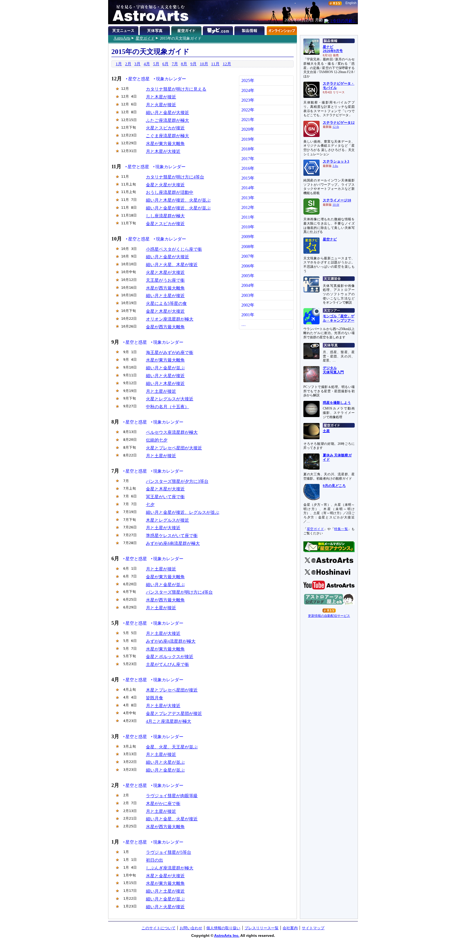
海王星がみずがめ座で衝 (169, 352)
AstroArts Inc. (226, 935)
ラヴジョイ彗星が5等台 (168, 852)
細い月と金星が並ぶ (165, 368)
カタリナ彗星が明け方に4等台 (175, 177)
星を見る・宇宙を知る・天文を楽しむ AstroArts (148, 12)
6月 (165, 63)
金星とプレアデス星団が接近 (174, 713)
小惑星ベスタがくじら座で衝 (174, 249)
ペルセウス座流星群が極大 (172, 432)
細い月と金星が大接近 (167, 112)
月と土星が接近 (161, 391)
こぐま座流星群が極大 (167, 135)
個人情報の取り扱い (223, 928)
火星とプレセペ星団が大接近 (174, 448)
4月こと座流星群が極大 (168, 721)
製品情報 (250, 29)
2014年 (247, 187)
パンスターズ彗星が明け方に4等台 (179, 592)
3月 (137, 63)
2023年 (247, 100)
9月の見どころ (334, 486)
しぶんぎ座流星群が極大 (169, 868)
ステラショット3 (336, 161)
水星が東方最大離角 (165, 143)
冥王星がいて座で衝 (165, 496)
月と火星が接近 (161, 104)
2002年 (247, 305)
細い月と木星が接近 (165, 383)
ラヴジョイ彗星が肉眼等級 (172, 795)
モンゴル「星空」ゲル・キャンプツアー (338, 318)
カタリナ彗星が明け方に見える (176, 89)
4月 (147, 63)
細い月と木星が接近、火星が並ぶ (178, 200)
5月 (156, 63)
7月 (175, 63)
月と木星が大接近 (163, 151)
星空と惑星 (139, 79)
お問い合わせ (191, 928)
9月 (193, 63)
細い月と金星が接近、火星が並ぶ (178, 208)
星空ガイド (145, 38)
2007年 (247, 256)
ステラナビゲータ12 (339, 123)
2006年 (247, 266)
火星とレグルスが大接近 (169, 399)
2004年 (247, 285)
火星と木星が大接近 (165, 272)
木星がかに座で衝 (163, 803)
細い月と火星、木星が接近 (172, 264)
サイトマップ (313, 928)
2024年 (247, 90)
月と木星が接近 (161, 97)
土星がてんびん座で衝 (167, 664)
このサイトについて (159, 928)
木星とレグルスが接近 (167, 520)
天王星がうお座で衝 (165, 280)
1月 (119, 63)
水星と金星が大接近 (165, 875)
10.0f (336, 204)
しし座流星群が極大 (165, 216)
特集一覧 (341, 529)
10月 (204, 63)
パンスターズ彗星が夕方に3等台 (177, 481)
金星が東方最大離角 (165, 577)
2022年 (247, 110)
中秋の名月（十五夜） (167, 406)
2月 (128, 63)
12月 (227, 63)
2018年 (247, 149)
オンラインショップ (281, 29)
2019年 (247, 139)
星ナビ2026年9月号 (333, 49)
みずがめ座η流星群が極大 (171, 641)
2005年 (247, 275)
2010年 (247, 227)
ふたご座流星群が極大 (167, 120)
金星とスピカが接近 (165, 223)
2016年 (247, 168)
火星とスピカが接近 (165, 128)
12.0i (336, 126)
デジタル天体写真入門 (333, 370)
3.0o (335, 165)
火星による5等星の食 (166, 303)
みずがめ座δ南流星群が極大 (173, 543)
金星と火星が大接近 (165, 185)
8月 (184, 63)
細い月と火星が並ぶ (165, 762)
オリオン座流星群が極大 (169, 319)
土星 (326, 431)
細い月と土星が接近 (165, 295)
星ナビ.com (218, 29)
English (351, 3)
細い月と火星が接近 (165, 375)
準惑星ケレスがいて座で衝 (172, 535)
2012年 (247, 207)
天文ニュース (124, 29)
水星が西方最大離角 (165, 288)
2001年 (247, 314)
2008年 (247, 246)
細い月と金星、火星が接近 (172, 819)
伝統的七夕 (156, 440)
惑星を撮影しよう (337, 403)
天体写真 (155, 29)
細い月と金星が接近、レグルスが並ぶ (182, 512)
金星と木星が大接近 (165, 311)
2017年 (247, 158)
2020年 (247, 129)
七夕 (150, 504)
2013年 (247, 197)
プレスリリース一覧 (262, 928)
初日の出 (154, 860)
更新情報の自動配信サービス (329, 616)
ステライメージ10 (337, 200)
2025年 (247, 80)
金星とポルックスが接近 (169, 656)
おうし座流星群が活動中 (169, 192)
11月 (215, 63)
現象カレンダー (171, 79)
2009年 (247, 236)
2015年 (247, 178)
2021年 (247, 119)
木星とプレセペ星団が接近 (172, 690)
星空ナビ (330, 239)
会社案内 (290, 928)
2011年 (247, 217)
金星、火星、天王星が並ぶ (172, 747)
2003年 (247, 295)
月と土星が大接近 (163, 527)
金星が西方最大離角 (165, 327)
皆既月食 (154, 698)
